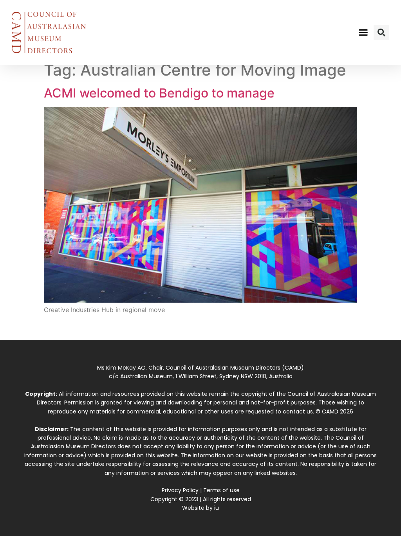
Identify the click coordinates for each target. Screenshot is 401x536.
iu (216, 508)
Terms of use (221, 490)
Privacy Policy (180, 490)
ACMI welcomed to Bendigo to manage (159, 93)
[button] (363, 32)
